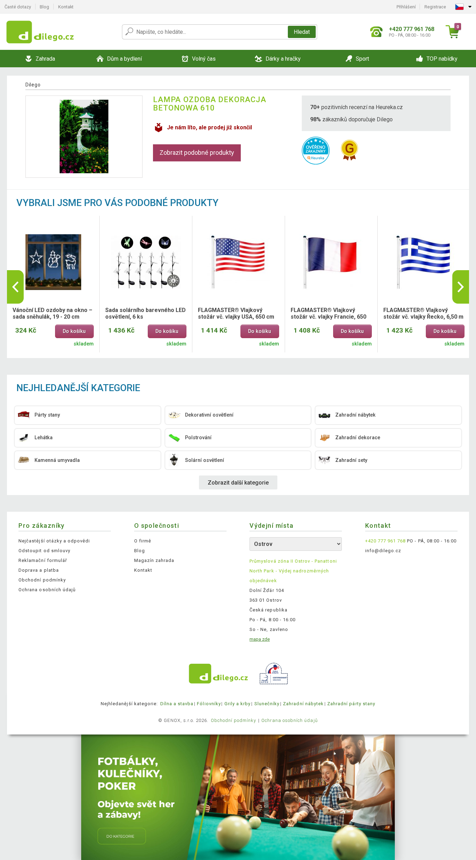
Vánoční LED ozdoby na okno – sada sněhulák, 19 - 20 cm (52, 313)
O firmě (142, 540)
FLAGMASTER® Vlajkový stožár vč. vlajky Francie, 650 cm (328, 314)
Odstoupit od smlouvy (44, 550)
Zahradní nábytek (303, 703)
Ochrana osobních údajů (47, 589)
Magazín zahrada (154, 560)
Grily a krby (237, 703)
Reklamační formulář (42, 560)
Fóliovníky (209, 703)
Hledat (302, 32)
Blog (44, 6)
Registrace (435, 6)
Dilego (32, 84)
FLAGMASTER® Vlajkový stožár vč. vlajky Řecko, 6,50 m (423, 313)
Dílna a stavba (177, 703)
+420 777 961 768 (385, 540)
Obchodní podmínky (42, 580)
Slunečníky (266, 703)
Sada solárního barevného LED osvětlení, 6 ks (145, 313)
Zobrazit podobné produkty (197, 152)
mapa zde (259, 639)
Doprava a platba (38, 570)
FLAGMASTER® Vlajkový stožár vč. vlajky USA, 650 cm (236, 313)
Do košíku (74, 331)
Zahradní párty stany (351, 703)
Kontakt (66, 6)
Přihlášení (406, 6)
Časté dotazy (18, 6)
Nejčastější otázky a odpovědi (54, 540)
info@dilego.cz (383, 550)
